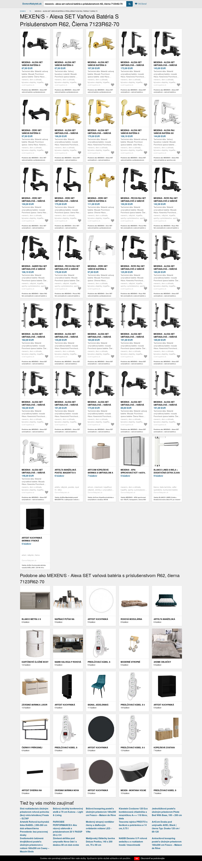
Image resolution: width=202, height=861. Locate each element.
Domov (23, 11)
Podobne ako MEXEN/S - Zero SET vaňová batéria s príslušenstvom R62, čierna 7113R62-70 (34, 160)
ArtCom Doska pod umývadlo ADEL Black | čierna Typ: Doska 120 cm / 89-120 (166, 826)
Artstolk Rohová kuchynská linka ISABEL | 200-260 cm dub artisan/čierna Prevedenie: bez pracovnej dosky (34, 828)
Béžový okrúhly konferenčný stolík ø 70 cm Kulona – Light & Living (68, 812)
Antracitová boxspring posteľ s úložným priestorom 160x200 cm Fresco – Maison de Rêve (167, 843)
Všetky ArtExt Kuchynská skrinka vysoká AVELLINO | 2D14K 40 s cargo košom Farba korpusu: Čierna (35, 567)
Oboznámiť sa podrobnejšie (153, 858)
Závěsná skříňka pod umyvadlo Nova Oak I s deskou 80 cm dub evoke (66, 841)
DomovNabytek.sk (32, 3)
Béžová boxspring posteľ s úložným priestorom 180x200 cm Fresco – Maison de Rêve (101, 812)
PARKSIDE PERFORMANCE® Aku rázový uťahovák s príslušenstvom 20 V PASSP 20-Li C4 (67, 828)
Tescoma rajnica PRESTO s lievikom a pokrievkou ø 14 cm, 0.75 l (133, 825)
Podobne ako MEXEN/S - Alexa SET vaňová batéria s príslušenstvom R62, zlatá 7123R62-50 (100, 92)
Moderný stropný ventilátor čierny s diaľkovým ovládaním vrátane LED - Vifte (100, 826)
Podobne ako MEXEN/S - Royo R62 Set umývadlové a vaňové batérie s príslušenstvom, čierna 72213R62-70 (167, 228)
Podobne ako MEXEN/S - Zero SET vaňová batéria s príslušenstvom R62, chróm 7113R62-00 (100, 295)
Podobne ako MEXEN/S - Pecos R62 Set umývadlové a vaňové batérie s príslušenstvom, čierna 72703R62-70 (134, 228)
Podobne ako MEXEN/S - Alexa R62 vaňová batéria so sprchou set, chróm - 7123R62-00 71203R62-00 (166, 160)
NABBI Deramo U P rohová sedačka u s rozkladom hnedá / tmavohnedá (133, 841)
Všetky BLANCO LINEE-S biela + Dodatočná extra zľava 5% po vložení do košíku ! (167, 499)
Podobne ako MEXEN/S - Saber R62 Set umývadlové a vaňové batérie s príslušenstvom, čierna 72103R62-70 (35, 295)
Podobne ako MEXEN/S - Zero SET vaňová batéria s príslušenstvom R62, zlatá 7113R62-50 (100, 228)
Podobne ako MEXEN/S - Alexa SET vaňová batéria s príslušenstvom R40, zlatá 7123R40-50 (133, 160)
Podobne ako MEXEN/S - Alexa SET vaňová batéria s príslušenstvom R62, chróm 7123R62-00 (67, 92)
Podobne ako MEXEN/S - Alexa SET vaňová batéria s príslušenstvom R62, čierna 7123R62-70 (34, 92)
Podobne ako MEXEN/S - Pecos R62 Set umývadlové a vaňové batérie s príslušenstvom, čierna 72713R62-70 (68, 295)
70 (30, 11)
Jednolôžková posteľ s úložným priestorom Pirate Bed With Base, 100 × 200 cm (167, 812)
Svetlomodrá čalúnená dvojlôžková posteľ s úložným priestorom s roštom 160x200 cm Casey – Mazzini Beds (34, 845)
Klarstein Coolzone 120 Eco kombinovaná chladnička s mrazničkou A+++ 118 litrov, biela (133, 813)
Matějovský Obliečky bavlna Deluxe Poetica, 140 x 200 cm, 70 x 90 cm (100, 841)
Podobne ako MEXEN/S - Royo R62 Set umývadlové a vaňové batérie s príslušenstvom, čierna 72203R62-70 (134, 295)
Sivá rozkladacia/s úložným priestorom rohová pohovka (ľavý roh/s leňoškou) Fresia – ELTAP (34, 813)
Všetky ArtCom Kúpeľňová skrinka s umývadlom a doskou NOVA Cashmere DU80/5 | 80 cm (101, 499)
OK (137, 858)
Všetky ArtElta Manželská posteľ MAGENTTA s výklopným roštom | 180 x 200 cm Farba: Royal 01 (67, 499)
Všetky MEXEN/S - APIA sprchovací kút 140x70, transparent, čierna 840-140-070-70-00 (133, 499)
